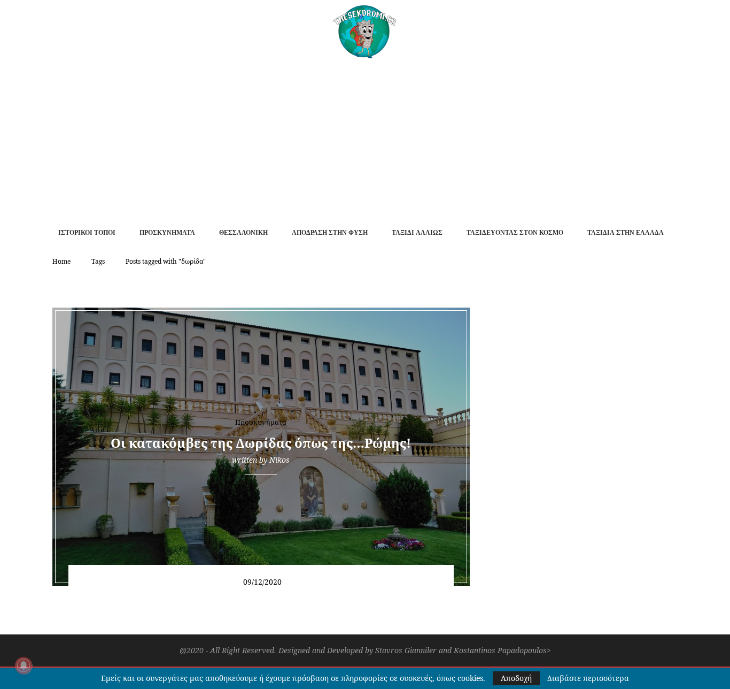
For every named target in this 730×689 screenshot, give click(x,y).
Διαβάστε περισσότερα (588, 678)
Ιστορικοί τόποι (86, 232)
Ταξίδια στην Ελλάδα (625, 232)
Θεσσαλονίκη (243, 232)
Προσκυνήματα (167, 232)
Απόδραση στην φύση (330, 232)
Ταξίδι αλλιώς (417, 232)
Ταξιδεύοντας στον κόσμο (515, 232)
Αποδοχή (516, 678)
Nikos (279, 460)
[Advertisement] (365, 138)
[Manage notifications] (23, 665)
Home (61, 261)
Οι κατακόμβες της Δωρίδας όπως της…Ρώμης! (261, 442)
